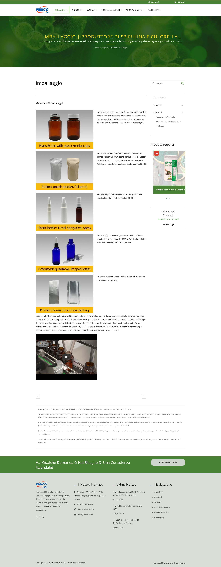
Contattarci (42, 442)
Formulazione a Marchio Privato (168, 122)
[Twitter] (40, 517)
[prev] (38, 396)
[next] (144, 396)
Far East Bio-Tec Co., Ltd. (60, 563)
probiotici (144, 439)
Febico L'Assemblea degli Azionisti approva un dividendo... (128, 494)
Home (96, 48)
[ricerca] (149, 2)
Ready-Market (179, 563)
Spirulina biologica (81, 439)
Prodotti (76, 10)
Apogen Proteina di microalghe (159, 439)
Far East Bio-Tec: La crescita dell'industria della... (125, 521)
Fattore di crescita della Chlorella (113, 439)
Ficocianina (128, 439)
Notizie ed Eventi (111, 10)
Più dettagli (168, 224)
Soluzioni (60, 10)
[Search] (182, 83)
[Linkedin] (43, 517)
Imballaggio (122, 48)
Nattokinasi (137, 439)
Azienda (91, 10)
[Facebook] (36, 517)
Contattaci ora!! (168, 462)
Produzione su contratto (165, 117)
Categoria (104, 48)
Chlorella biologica (94, 439)
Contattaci (154, 10)
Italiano (181, 2)
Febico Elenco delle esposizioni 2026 (127, 507)
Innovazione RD (134, 10)
